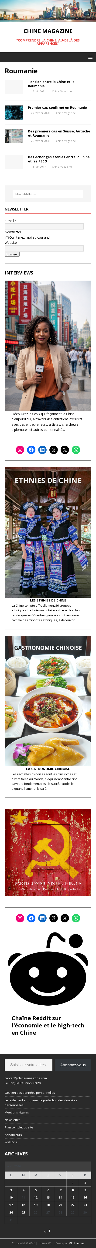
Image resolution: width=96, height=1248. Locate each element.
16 (85, 1197)
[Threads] (53, 450)
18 (23, 1205)
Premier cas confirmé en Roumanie (57, 107)
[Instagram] (20, 450)
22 (72, 1205)
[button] (89, 56)
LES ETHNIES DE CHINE (48, 600)
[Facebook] (31, 450)
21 (60, 1205)
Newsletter (13, 232)
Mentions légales (17, 1112)
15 (72, 1197)
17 (11, 1205)
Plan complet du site (19, 1127)
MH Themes (76, 1243)
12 (35, 1197)
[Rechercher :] (48, 194)
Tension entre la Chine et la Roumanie (51, 83)
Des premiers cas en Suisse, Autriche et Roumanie (59, 133)
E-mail (11, 220)
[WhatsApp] (76, 450)
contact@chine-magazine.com (26, 1078)
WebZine (11, 1142)
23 (85, 1205)
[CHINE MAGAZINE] (48, 19)
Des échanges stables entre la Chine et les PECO (59, 159)
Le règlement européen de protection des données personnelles (41, 1102)
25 (23, 1212)
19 (35, 1205)
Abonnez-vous (73, 1065)
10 (11, 1197)
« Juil (47, 1231)
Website (11, 242)
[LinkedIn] (42, 450)
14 (60, 1197)
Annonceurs (13, 1135)
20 (48, 1205)
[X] (65, 450)
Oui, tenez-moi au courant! (29, 237)
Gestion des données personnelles (30, 1092)
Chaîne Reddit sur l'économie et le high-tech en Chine (48, 1025)
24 (11, 1212)
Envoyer (12, 254)
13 (48, 1197)
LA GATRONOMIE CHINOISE (48, 769)
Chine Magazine (62, 91)
